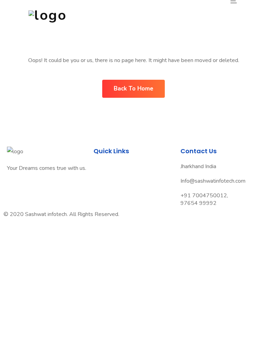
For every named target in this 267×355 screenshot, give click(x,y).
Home (102, 167)
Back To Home (133, 89)
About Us (106, 177)
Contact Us (108, 196)
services (105, 187)
